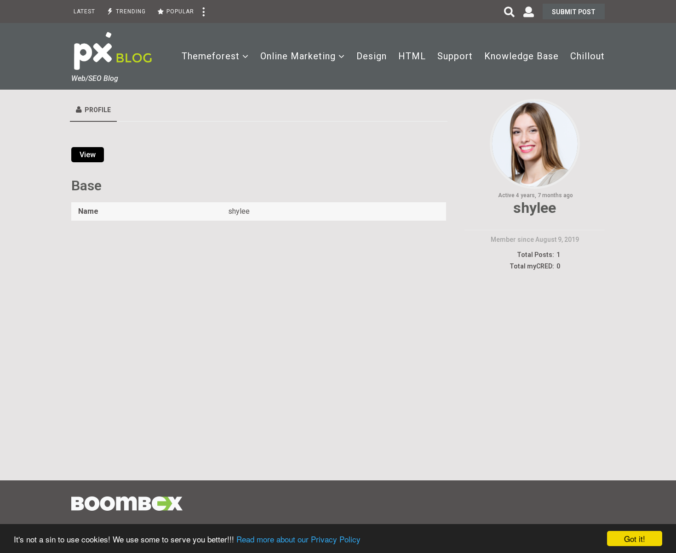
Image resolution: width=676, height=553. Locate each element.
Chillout (587, 56)
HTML (412, 56)
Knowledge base (521, 56)
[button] (203, 11)
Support (455, 56)
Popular (180, 11)
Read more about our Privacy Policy (298, 539)
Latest (84, 11)
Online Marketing (298, 56)
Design (371, 56)
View (88, 154)
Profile (98, 110)
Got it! (634, 538)
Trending (131, 11)
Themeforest (211, 56)
